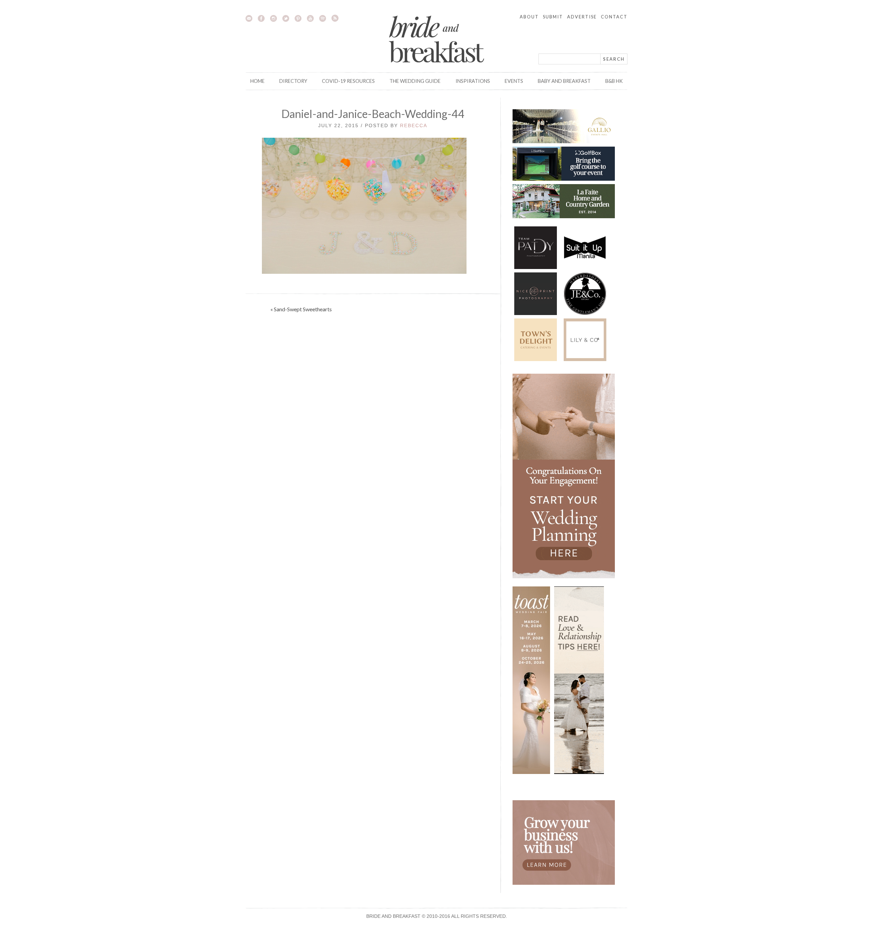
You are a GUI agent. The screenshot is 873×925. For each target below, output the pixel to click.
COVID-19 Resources (348, 81)
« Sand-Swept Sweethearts (301, 309)
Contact (614, 16)
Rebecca (413, 125)
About (529, 16)
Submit (553, 16)
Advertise (582, 16)
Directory (293, 81)
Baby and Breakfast (564, 81)
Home (257, 81)
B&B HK (614, 81)
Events (514, 81)
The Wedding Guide (415, 81)
